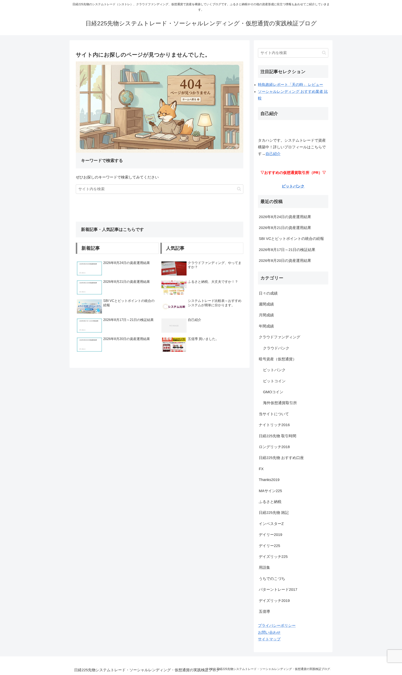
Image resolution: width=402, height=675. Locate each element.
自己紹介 (273, 154)
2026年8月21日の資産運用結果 (285, 228)
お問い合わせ (269, 632)
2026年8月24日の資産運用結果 (285, 217)
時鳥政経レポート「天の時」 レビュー (290, 85)
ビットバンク (293, 186)
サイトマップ (269, 639)
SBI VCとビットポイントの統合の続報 (291, 239)
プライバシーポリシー (277, 625)
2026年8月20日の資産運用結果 (285, 261)
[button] (239, 188)
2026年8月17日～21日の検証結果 (287, 250)
